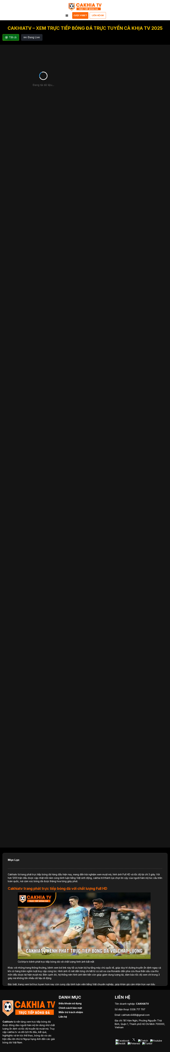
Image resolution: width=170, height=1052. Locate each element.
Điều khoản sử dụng (70, 1003)
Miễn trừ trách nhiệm (71, 1012)
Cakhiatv (12, 874)
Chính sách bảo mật (70, 1007)
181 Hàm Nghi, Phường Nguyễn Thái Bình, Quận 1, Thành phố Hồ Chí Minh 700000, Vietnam (140, 1024)
